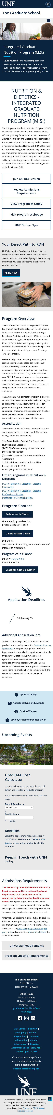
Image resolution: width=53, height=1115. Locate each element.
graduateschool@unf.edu (26, 1008)
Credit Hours (12, 814)
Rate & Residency (14, 804)
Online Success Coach (18, 533)
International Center (37, 931)
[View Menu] (48, 20)
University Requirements (26, 946)
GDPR (35, 1108)
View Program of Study (26, 204)
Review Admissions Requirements (26, 191)
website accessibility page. (26, 1068)
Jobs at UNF (31, 1051)
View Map (26, 1011)
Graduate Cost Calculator (20, 569)
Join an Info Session (26, 179)
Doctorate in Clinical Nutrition (17, 497)
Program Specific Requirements (26, 956)
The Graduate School (21, 13)
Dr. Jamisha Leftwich (17, 514)
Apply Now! (11, 272)
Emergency (21, 1032)
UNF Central (20, 1028)
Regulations (20, 1036)
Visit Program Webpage (26, 214)
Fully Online (18, 558)
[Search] (48, 4)
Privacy (26, 1108)
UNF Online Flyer (26, 225)
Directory (32, 1028)
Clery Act (35, 1047)
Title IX (19, 1051)
